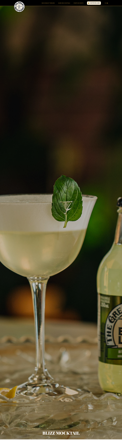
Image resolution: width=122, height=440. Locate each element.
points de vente (78, 3)
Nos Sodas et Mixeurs (48, 3)
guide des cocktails (64, 3)
